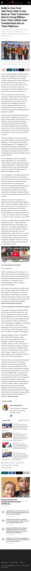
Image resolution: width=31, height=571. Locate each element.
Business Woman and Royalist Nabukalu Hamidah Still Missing (11, 502)
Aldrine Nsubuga (9, 462)
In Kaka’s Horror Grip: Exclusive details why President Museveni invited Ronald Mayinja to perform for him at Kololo (18, 540)
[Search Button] (29, 2)
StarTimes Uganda (7, 467)
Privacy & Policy (14, 562)
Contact (22, 562)
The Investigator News (10, 565)
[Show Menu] (2, 2)
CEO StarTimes (20, 462)
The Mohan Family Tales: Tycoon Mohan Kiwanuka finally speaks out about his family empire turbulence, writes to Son (17, 521)
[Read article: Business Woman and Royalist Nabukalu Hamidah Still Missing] (15, 487)
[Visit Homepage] (15, 2)
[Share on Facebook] (15, 70)
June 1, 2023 (4, 39)
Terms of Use (4, 562)
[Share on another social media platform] (27, 70)
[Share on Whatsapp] (9, 70)
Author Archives (24, 420)
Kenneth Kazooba (6, 465)
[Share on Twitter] (21, 70)
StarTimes (16, 465)
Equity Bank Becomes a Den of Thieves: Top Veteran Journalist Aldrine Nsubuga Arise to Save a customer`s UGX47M (17, 512)
